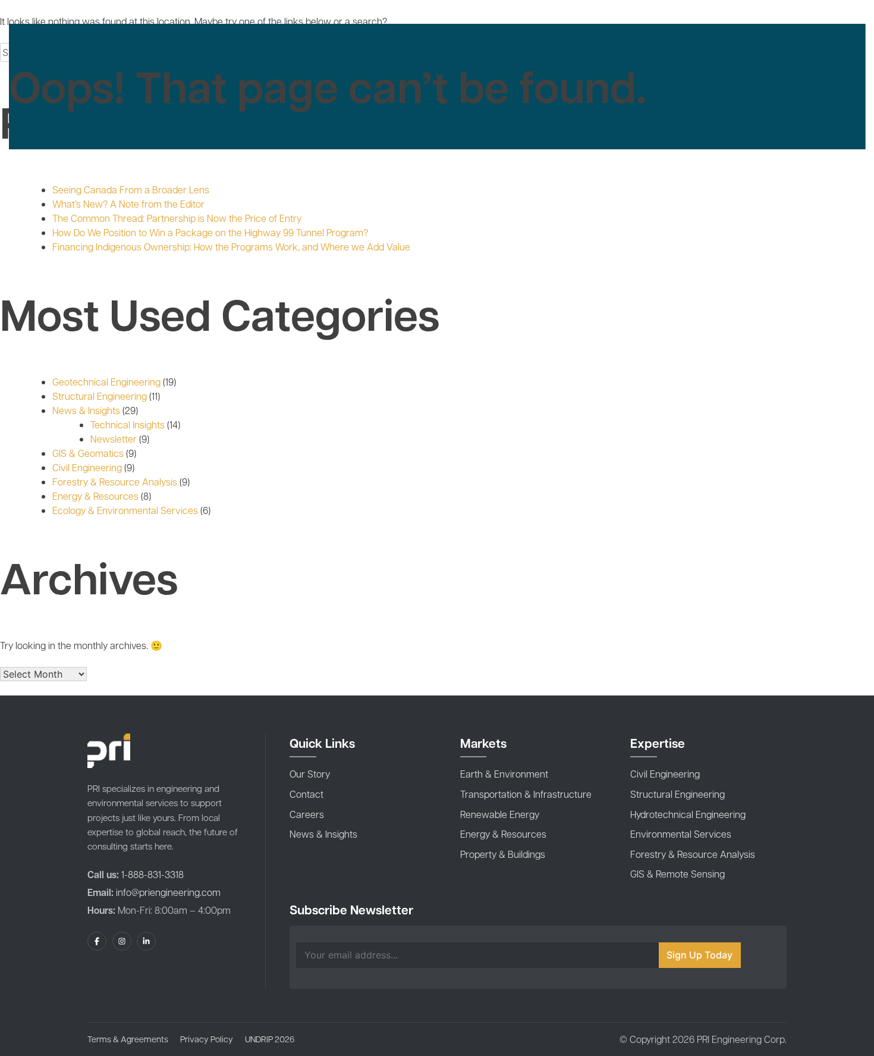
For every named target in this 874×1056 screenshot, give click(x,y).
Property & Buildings (502, 854)
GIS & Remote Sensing (677, 873)
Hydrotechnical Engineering (688, 814)
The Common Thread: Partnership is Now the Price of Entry (176, 218)
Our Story (310, 773)
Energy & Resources (95, 496)
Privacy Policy (206, 1038)
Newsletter (113, 439)
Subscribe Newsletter (351, 909)
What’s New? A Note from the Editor (128, 204)
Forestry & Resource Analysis (114, 481)
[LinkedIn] (146, 941)
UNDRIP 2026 (269, 1038)
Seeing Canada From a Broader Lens (130, 189)
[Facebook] (96, 941)
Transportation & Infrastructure (526, 794)
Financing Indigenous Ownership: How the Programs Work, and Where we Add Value (231, 246)
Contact (306, 794)
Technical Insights (127, 424)
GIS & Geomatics (88, 453)
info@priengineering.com (168, 892)
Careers (307, 814)
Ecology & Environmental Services (125, 510)
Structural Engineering (99, 396)
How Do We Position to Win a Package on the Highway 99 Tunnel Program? (210, 232)
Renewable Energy (499, 814)
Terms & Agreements (127, 1038)
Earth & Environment (504, 773)
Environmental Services (680, 834)
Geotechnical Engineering (106, 381)
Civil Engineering (87, 467)
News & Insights (86, 410)
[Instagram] (121, 941)
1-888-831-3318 (151, 874)
